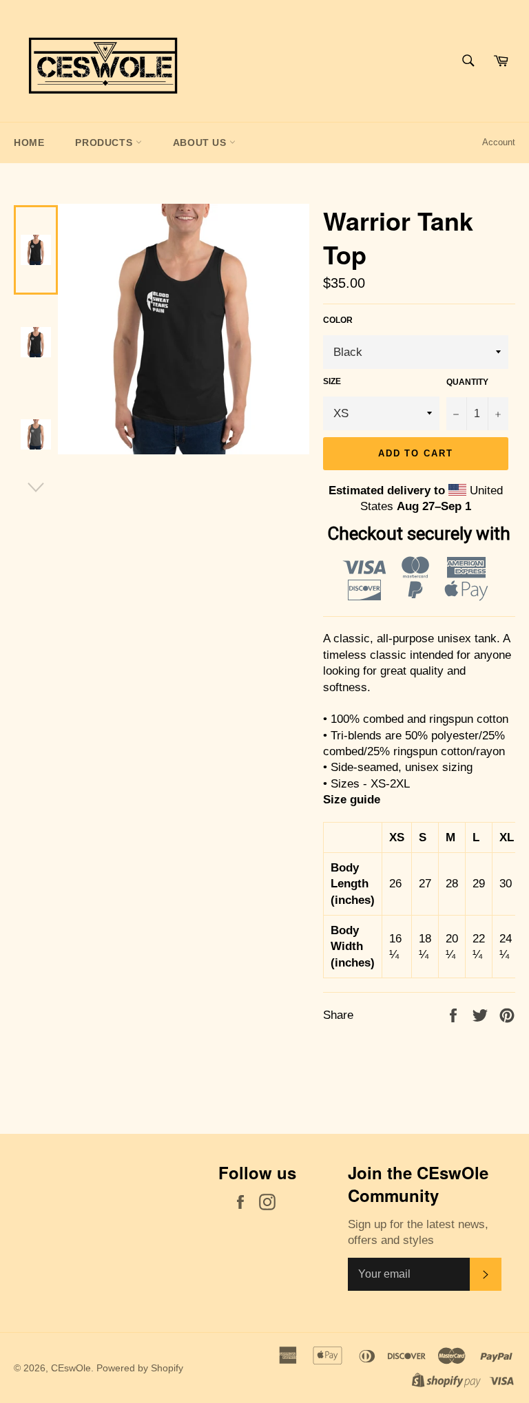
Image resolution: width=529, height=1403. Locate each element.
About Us (201, 142)
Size (332, 381)
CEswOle (71, 1368)
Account (498, 142)
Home (29, 142)
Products (105, 142)
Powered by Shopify (139, 1368)
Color (338, 320)
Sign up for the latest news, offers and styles (418, 1232)
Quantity (467, 382)
